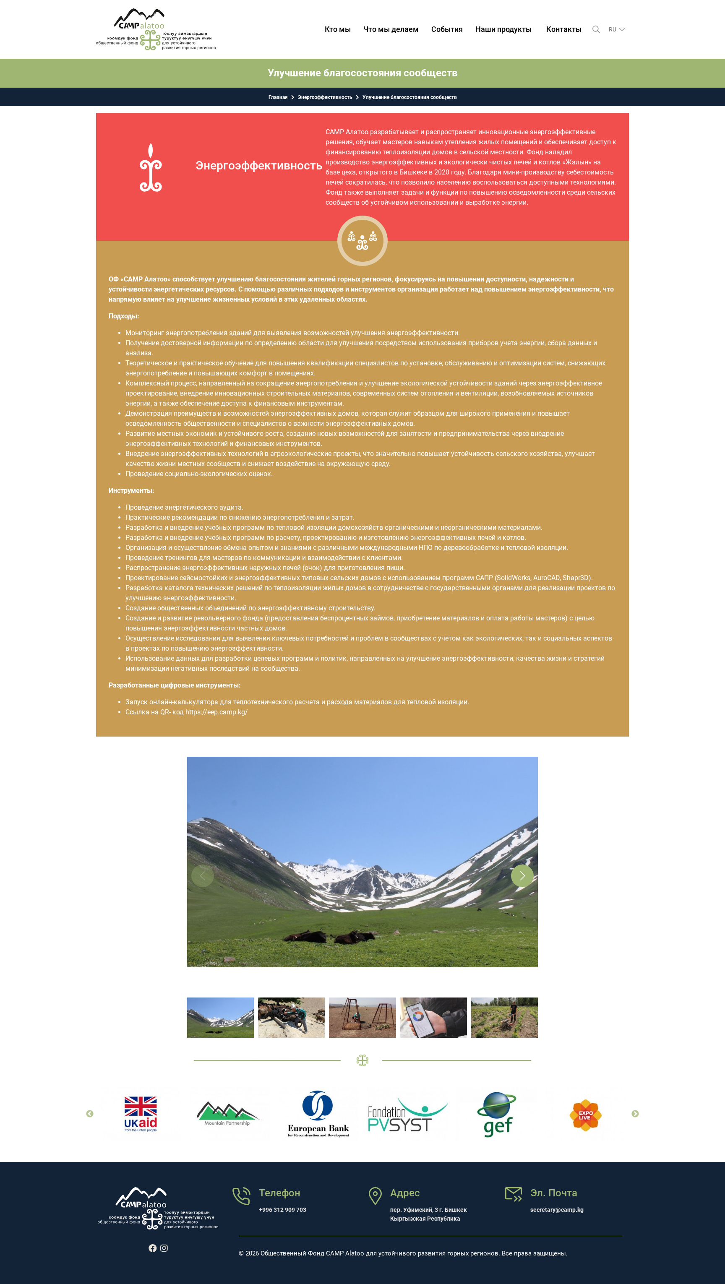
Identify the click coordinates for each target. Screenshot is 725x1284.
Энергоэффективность (325, 97)
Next (635, 1114)
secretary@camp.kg (557, 1209)
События (447, 29)
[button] (522, 876)
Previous (90, 1114)
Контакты (564, 29)
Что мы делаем (391, 29)
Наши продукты (503, 29)
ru (613, 29)
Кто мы (338, 29)
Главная (278, 97)
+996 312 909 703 (282, 1209)
